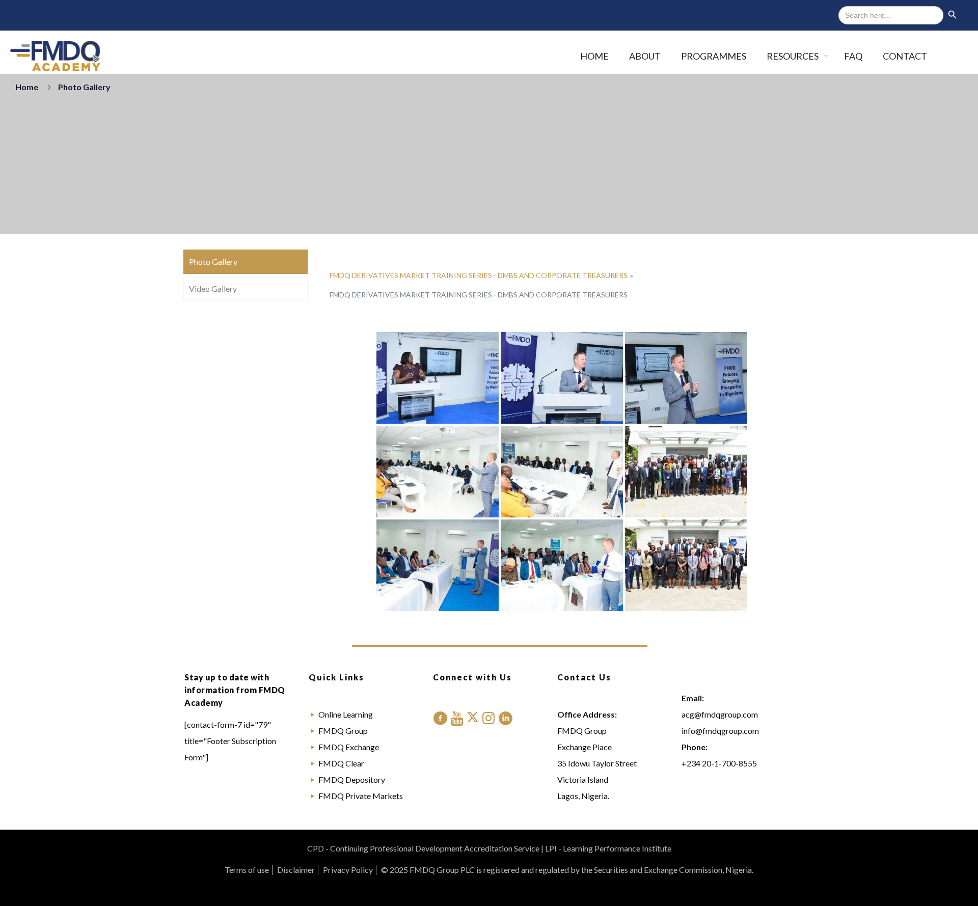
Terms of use (247, 869)
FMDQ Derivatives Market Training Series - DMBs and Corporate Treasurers (479, 275)
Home (26, 87)
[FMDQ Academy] (55, 56)
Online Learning (345, 714)
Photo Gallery (213, 261)
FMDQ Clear (341, 763)
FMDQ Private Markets (360, 796)
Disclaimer (296, 869)
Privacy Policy (348, 869)
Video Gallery (213, 288)
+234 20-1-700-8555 (719, 763)
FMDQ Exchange (348, 747)
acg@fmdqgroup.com (720, 714)
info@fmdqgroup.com (720, 730)
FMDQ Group (343, 730)
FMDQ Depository (351, 779)
